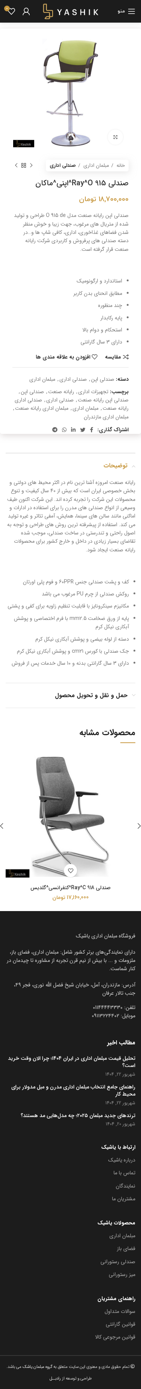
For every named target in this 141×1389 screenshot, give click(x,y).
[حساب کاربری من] (26, 11)
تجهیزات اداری (93, 392)
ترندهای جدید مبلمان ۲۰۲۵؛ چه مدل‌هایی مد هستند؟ (78, 1116)
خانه (120, 165)
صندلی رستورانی (117, 1262)
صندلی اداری (63, 165)
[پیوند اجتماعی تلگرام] (55, 430)
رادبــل (55, 1378)
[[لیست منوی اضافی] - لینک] (70, 989)
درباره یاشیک (121, 1160)
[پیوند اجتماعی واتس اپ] (64, 430)
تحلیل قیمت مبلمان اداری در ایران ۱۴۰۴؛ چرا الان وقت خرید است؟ (71, 1062)
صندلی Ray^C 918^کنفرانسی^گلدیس (70, 888)
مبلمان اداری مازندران (106, 417)
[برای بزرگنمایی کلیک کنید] (115, 137)
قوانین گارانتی (120, 1324)
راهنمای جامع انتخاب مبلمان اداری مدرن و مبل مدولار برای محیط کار (73, 1091)
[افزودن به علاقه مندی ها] (70, 870)
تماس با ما (124, 1173)
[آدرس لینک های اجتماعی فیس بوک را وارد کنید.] (92, 430)
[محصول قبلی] (31, 165)
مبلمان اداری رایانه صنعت (41, 408)
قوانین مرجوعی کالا (115, 1337)
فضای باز (126, 1248)
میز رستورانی (122, 1274)
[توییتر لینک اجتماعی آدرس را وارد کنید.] (83, 430)
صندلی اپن (102, 379)
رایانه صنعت (61, 392)
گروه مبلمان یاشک (36, 1366)
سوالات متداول (120, 1311)
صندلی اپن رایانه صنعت (103, 400)
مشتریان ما (123, 1199)
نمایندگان (125, 1186)
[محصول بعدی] (16, 165)
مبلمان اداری (95, 165)
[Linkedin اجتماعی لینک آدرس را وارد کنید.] (73, 430)
